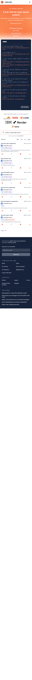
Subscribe (16, 254)
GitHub (4, 280)
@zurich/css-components (8, 187)
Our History (5, 266)
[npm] (20, 154)
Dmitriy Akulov (12, 242)
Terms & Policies (20, 266)
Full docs (26, 107)
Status (17, 263)
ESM (18, 139)
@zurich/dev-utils (6, 158)
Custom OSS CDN (6, 272)
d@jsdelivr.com (20, 269)
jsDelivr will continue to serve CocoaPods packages (15, 299)
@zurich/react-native (7, 215)
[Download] (29, 154)
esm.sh (28, 280)
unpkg (16, 280)
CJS (21, 139)
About (3, 263)
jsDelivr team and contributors (18, 241)
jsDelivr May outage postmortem (10, 304)
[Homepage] (2, 154)
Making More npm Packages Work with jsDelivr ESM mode (15, 296)
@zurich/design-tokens (7, 172)
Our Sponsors (5, 269)
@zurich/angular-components (9, 201)
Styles (29, 139)
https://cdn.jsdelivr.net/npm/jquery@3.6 (14, 93)
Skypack (16, 283)
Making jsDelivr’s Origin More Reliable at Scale (14, 293)
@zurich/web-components (8, 143)
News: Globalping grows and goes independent (14, 302)
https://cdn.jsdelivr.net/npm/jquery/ (13, 99)
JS (25, 139)
